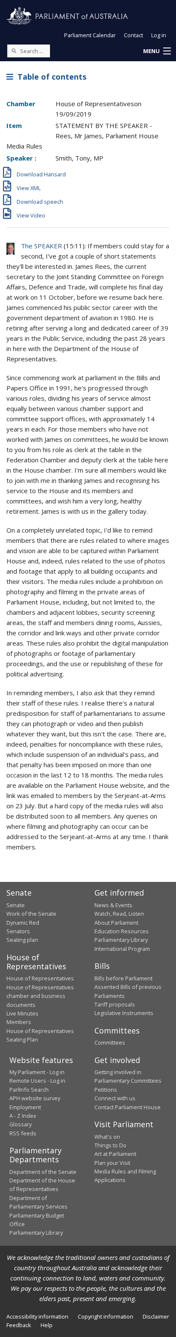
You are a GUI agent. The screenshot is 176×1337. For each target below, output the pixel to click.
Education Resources (121, 931)
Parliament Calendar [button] (90, 35)
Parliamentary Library (121, 940)
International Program (122, 949)
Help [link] (47, 1325)
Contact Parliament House (127, 1107)
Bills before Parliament (123, 978)
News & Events (113, 905)
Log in (158, 35)
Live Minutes (22, 1013)
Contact (133, 35)
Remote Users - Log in (37, 1080)
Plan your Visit (112, 1163)
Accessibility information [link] (37, 1316)
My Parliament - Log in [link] (37, 1072)
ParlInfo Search (29, 1089)
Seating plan (22, 940)
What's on (107, 1136)
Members (18, 1022)
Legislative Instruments (123, 1013)
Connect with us (114, 1098)
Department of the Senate (42, 1172)
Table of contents (49, 76)
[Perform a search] (13, 50)
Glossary (20, 1124)
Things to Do (110, 1145)
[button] (157, 51)
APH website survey (34, 1098)
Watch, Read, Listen (119, 913)
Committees (109, 1042)
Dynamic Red (22, 922)
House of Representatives (40, 978)
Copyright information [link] (105, 1316)
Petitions (105, 1089)
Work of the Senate (31, 913)
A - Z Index (22, 1116)
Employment (25, 1107)
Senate (15, 905)
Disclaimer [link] (156, 1316)
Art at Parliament (115, 1154)
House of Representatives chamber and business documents (40, 996)
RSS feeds (22, 1133)
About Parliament (116, 922)
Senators (18, 931)
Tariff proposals (114, 1004)
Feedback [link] (18, 1325)
